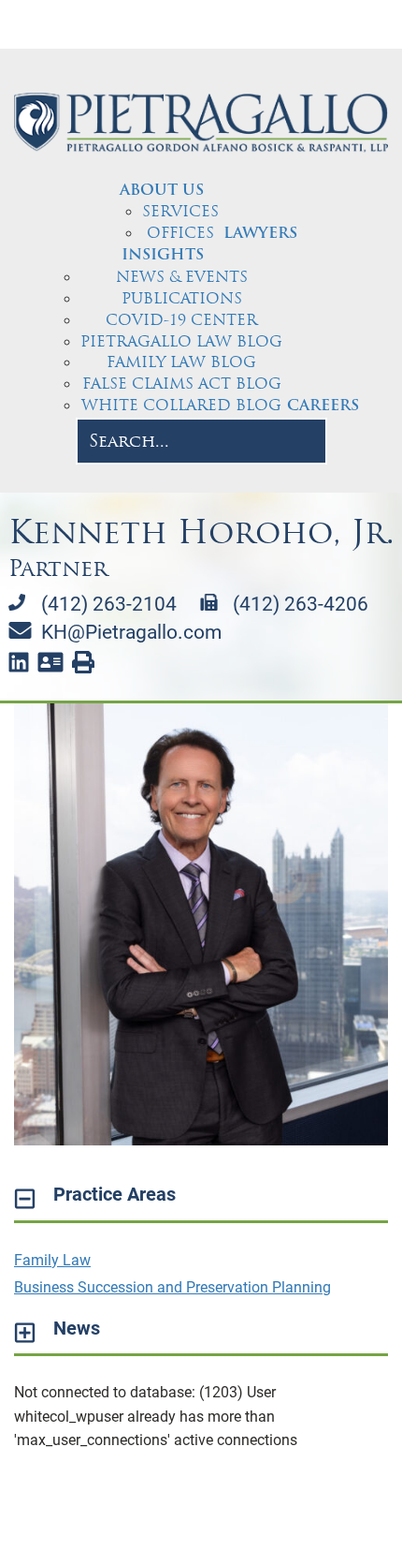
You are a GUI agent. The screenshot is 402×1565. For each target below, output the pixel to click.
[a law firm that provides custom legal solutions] (201, 123)
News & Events (182, 277)
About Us (162, 191)
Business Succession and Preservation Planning (172, 1287)
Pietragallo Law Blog (181, 341)
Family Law (52, 1260)
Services (180, 211)
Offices (180, 233)
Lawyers (260, 234)
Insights (163, 255)
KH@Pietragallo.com (131, 632)
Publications (182, 298)
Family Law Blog (181, 362)
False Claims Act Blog (181, 383)
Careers (323, 406)
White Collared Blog (181, 405)
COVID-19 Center (181, 320)
